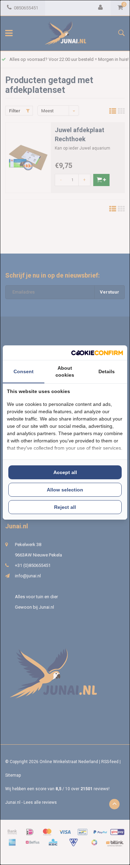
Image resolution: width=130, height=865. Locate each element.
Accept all (65, 472)
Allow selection (65, 489)
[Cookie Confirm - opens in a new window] (97, 353)
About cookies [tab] (64, 371)
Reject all (65, 507)
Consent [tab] (24, 371)
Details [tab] (106, 371)
